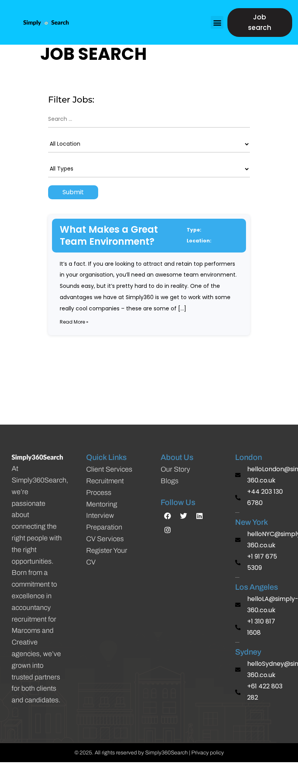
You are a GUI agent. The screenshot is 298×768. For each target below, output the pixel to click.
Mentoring (101, 504)
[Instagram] (168, 530)
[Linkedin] (199, 516)
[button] (217, 22)
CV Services (105, 539)
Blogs (169, 481)
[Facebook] (168, 516)
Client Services (109, 469)
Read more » (74, 322)
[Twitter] (184, 516)
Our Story (175, 469)
